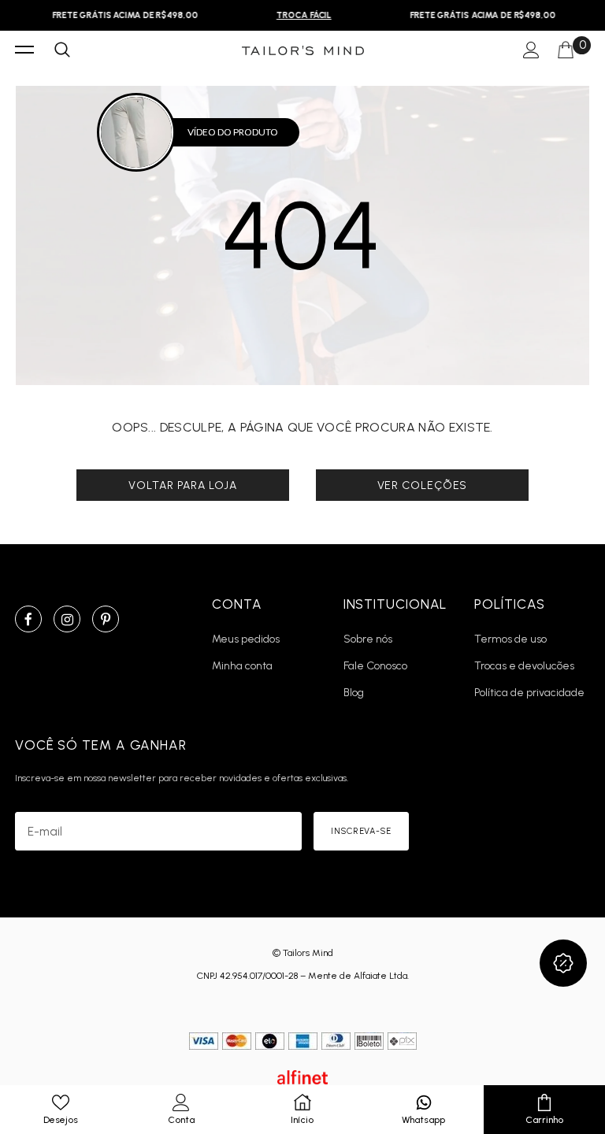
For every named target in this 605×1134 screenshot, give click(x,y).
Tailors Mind (308, 952)
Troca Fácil (300, 15)
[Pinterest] (105, 619)
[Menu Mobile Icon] (24, 50)
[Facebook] (28, 619)
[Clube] (563, 963)
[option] (121, 15)
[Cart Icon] (565, 50)
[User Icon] (531, 50)
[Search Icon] (62, 50)
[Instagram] (67, 619)
